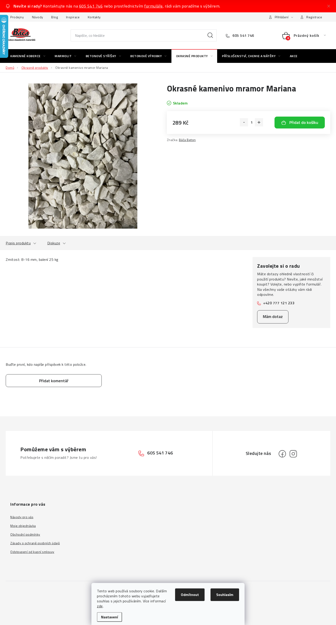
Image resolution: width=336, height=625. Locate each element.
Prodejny (17, 17)
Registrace (314, 17)
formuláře (153, 6)
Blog (54, 17)
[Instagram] (293, 453)
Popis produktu (18, 243)
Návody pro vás (21, 517)
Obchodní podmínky (25, 534)
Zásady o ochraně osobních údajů (35, 543)
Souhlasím (224, 594)
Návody (37, 17)
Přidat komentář (54, 381)
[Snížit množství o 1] (244, 122)
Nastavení (109, 617)
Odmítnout (190, 594)
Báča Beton (187, 139)
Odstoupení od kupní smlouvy (32, 551)
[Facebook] (282, 453)
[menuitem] (28, 56)
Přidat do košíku (303, 122)
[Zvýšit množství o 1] (259, 122)
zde (100, 606)
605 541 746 (91, 6)
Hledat (210, 35)
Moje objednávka (23, 525)
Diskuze (53, 243)
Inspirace (73, 17)
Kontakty (94, 17)
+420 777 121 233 (278, 303)
